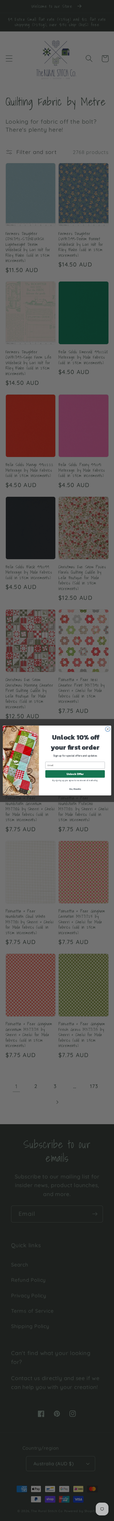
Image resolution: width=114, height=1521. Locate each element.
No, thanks (75, 789)
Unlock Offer (75, 774)
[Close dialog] (107, 729)
